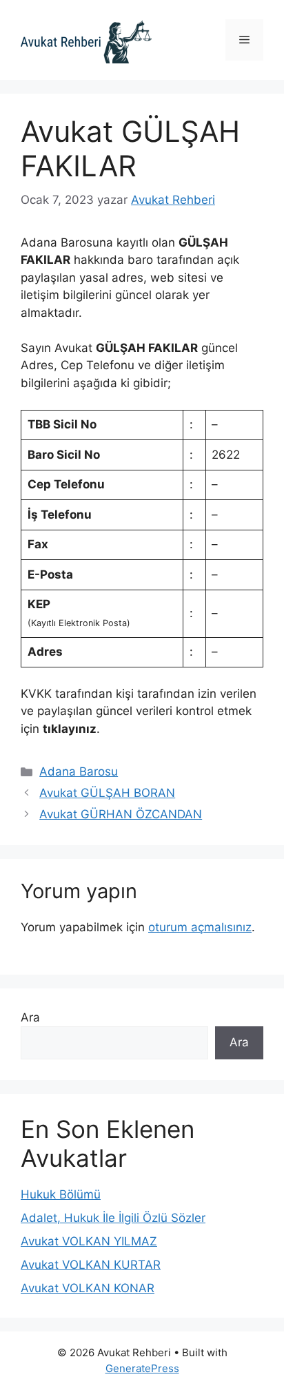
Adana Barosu (78, 771)
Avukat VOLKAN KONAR (87, 1288)
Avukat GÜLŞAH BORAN (107, 793)
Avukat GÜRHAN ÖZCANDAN (120, 814)
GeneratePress (142, 1368)
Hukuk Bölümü (61, 1194)
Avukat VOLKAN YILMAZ (89, 1241)
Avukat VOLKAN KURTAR (91, 1265)
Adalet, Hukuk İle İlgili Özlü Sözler (113, 1218)
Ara (30, 1017)
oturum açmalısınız (200, 927)
